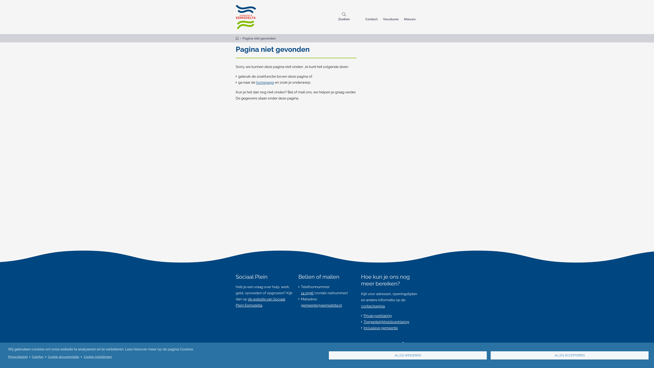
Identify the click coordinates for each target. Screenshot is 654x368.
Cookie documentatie (63, 357)
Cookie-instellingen (98, 357)
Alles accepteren (570, 355)
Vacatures (391, 19)
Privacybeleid (17, 357)
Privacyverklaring (378, 315)
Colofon (37, 357)
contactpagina (373, 306)
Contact (371, 19)
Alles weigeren (408, 355)
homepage (265, 82)
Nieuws (410, 19)
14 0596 (307, 293)
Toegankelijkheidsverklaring (386, 322)
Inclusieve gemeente (381, 328)
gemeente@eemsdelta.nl (321, 305)
